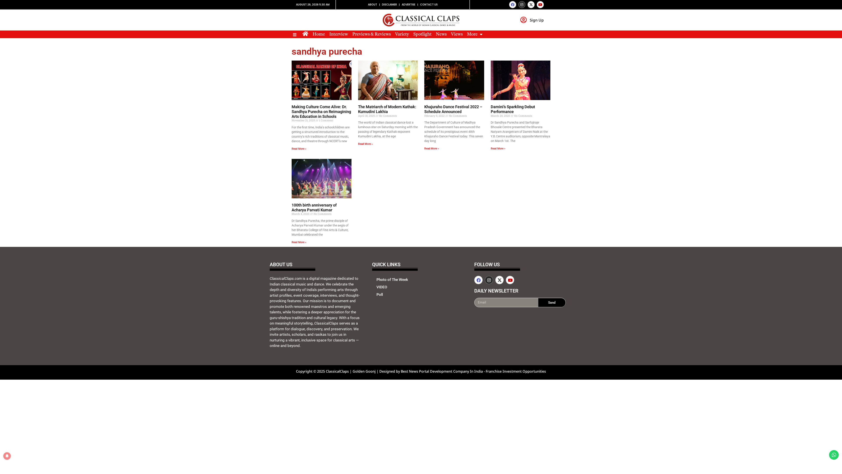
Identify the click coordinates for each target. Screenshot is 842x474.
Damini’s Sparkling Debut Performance (513, 109)
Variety (402, 34)
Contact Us (429, 4)
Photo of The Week (392, 279)
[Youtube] (540, 4)
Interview (338, 34)
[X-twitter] (531, 4)
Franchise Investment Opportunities (516, 371)
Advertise (408, 4)
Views (457, 34)
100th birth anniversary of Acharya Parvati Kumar (314, 207)
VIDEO (381, 287)
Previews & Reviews (371, 34)
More (472, 34)
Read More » (299, 148)
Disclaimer (389, 4)
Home (319, 34)
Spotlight (422, 34)
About (372, 4)
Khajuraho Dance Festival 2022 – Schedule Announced (453, 109)
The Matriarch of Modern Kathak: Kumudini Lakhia (387, 109)
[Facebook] (512, 4)
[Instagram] (521, 4)
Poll (379, 294)
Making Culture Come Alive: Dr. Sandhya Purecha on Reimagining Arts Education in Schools (321, 111)
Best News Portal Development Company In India (442, 371)
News (441, 34)
